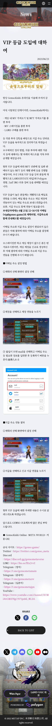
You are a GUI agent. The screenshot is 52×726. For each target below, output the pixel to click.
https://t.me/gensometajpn (19, 587)
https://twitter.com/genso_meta (31, 551)
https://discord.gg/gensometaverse (24, 559)
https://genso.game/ (28, 547)
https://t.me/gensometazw (19, 579)
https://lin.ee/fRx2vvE (23, 563)
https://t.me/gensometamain (20, 571)
